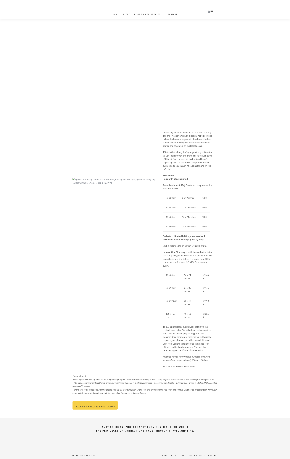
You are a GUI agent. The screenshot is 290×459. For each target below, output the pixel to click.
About (126, 14)
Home (116, 14)
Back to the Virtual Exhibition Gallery (95, 406)
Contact (172, 14)
